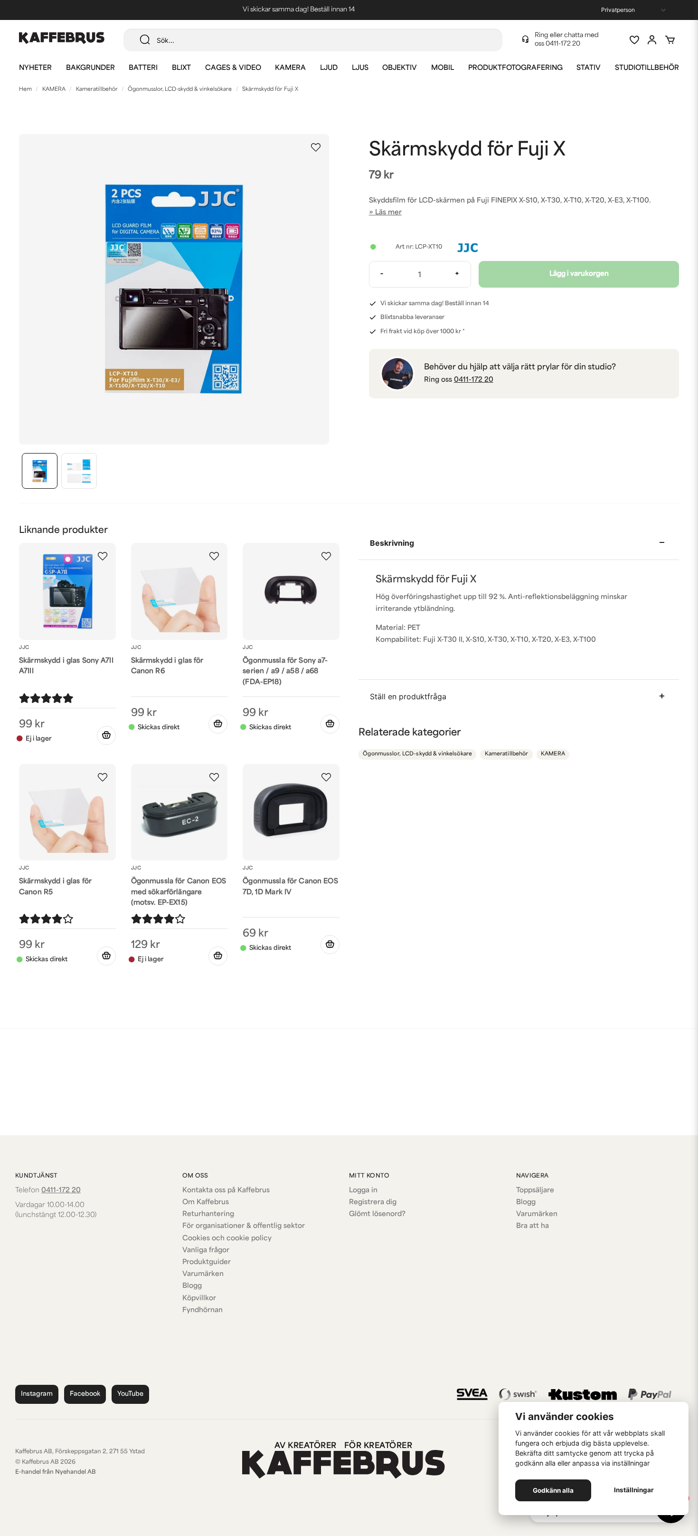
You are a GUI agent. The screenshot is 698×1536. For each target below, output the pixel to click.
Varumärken (203, 1274)
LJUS (360, 68)
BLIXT (181, 68)
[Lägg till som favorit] (634, 39)
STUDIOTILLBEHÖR (647, 68)
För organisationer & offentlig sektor (243, 1226)
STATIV (588, 68)
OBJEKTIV (399, 68)
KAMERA (290, 68)
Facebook (85, 1394)
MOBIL (442, 68)
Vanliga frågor (205, 1250)
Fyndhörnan (202, 1310)
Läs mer (388, 212)
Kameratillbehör (97, 89)
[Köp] (217, 724)
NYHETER (35, 68)
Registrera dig (372, 1202)
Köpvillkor (199, 1298)
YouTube (130, 1394)
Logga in (363, 1190)
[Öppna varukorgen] (670, 39)
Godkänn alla (553, 1490)
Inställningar (634, 1490)
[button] (315, 147)
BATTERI (143, 68)
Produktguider (206, 1262)
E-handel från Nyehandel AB (55, 1472)
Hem (25, 89)
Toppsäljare (535, 1190)
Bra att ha (532, 1226)
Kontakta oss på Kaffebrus (226, 1190)
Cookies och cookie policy (227, 1238)
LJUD (329, 68)
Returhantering (208, 1214)
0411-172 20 (563, 44)
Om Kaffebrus (205, 1202)
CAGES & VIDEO (233, 68)
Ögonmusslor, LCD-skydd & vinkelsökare (180, 89)
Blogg (192, 1286)
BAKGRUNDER (90, 68)
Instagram (37, 1394)
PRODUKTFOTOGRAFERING (515, 68)
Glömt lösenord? (377, 1214)
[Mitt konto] (652, 39)
